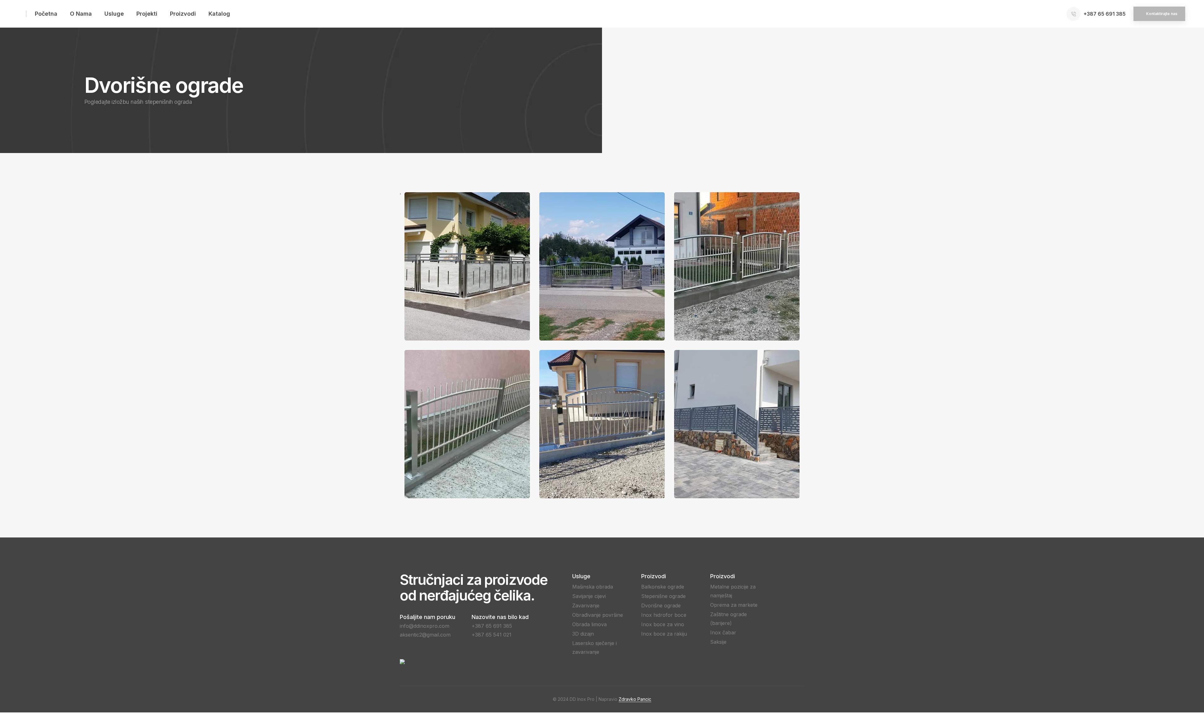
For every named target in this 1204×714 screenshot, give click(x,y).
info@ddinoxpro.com (424, 626)
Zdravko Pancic (635, 699)
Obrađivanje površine (597, 615)
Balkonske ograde (662, 587)
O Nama (81, 13)
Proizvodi (183, 13)
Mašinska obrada (592, 587)
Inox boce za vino (662, 624)
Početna (46, 13)
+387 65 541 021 (491, 635)
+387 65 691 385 (492, 626)
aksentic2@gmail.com (425, 635)
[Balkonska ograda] (467, 266)
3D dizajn (583, 634)
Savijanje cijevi (589, 596)
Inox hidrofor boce (663, 615)
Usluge (114, 13)
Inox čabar (723, 632)
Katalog (219, 13)
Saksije (718, 642)
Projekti (146, 13)
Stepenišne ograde (663, 596)
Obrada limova (589, 624)
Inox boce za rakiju (664, 634)
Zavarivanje (585, 605)
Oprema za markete (734, 605)
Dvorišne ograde (661, 605)
